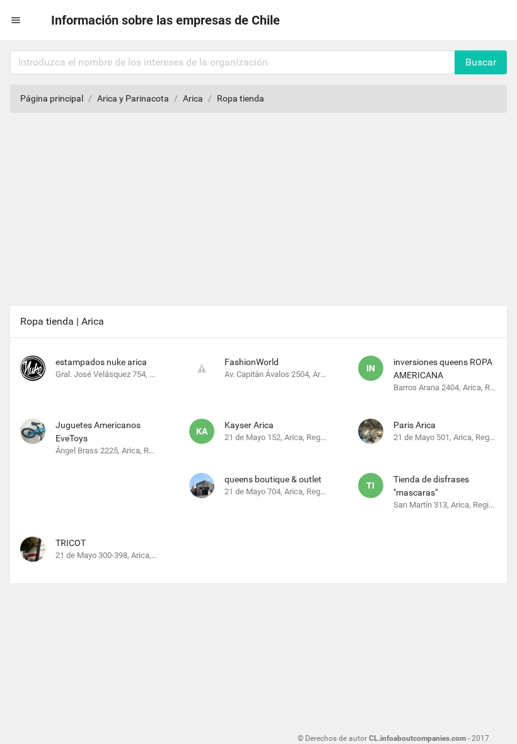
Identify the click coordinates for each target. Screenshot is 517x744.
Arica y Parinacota (133, 98)
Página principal (51, 98)
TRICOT (70, 543)
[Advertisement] (258, 211)
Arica (193, 98)
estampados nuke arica (101, 362)
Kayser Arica (249, 425)
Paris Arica (414, 425)
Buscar (480, 62)
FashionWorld (251, 362)
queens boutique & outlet (273, 479)
